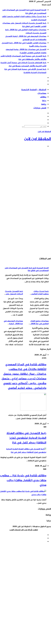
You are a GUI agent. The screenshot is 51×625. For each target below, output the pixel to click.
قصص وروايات (39, 108)
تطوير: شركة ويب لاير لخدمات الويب (23, 529)
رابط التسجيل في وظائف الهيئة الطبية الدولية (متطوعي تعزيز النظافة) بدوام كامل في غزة (26, 438)
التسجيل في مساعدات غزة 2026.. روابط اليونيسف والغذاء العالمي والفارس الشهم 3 (26, 51)
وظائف (43, 97)
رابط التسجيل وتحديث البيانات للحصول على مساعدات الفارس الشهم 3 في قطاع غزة (24, 25)
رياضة (43, 104)
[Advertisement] (25, 175)
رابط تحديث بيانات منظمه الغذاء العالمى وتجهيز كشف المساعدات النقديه (39, 295)
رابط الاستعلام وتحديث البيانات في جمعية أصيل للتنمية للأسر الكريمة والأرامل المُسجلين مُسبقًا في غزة (23, 64)
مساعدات (42, 93)
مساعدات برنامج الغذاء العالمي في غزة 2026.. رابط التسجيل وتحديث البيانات (25, 31)
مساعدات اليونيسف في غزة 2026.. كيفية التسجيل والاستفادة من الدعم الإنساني (25, 38)
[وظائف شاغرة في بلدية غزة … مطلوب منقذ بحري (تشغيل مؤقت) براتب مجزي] (23, 494)
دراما (44, 100)
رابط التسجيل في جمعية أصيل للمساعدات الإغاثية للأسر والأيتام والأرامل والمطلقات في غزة (23, 58)
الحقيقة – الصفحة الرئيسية (33, 90)
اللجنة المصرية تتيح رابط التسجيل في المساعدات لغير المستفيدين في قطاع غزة (27, 269)
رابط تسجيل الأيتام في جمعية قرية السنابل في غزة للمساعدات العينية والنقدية (25, 71)
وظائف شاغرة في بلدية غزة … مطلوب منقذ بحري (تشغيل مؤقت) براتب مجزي (23, 480)
